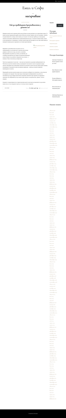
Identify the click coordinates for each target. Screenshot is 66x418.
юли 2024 (52, 149)
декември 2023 (53, 163)
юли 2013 (52, 364)
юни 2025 (52, 131)
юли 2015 (52, 317)
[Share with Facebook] (29, 88)
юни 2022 (52, 196)
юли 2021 (52, 216)
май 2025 (52, 133)
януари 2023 (52, 186)
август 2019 (52, 261)
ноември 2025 (53, 122)
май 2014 (52, 345)
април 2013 (52, 370)
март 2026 (52, 116)
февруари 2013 (53, 374)
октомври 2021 (53, 210)
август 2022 (52, 194)
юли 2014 (52, 341)
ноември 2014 (53, 333)
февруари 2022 (53, 202)
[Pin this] (36, 88)
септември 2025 (53, 127)
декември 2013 (53, 353)
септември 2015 (53, 313)
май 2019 (52, 268)
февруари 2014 (53, 351)
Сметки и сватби (54, 46)
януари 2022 (52, 204)
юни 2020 (52, 243)
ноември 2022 (53, 190)
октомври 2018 (53, 280)
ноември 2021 (53, 208)
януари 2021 (52, 229)
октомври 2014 (53, 335)
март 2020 (52, 249)
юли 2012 (52, 388)
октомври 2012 (53, 382)
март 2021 (52, 225)
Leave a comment (44, 88)
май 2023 (52, 178)
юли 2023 (52, 174)
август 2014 (52, 339)
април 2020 (52, 247)
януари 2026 (52, 120)
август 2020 (52, 239)
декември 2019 (53, 255)
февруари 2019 (53, 272)
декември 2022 (53, 188)
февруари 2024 (53, 159)
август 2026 (52, 110)
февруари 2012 (53, 398)
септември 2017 (53, 292)
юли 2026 (52, 112)
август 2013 (52, 362)
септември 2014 (53, 337)
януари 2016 (52, 304)
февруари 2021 (53, 227)
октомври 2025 (53, 124)
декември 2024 (53, 141)
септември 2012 (53, 384)
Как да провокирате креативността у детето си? (25, 26)
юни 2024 (52, 151)
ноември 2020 (53, 233)
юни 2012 (52, 390)
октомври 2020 (53, 235)
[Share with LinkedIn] (34, 88)
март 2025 (52, 137)
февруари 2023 (53, 184)
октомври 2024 (53, 143)
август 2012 (52, 386)
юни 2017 (52, 298)
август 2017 (52, 294)
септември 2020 (53, 237)
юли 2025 (52, 129)
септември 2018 (53, 282)
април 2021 (52, 223)
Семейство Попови (25, 22)
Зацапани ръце (53, 43)
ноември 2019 (53, 257)
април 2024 (52, 155)
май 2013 (51, 368)
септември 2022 (53, 192)
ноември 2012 (53, 380)
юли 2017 (52, 296)
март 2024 (52, 157)
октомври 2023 (53, 167)
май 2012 (51, 392)
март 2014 (52, 349)
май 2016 (52, 300)
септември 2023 (53, 169)
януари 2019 (52, 274)
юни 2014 (52, 343)
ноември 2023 (53, 165)
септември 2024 (53, 145)
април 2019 (52, 270)
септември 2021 (53, 212)
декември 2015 (53, 306)
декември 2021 (53, 206)
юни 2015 (52, 319)
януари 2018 (52, 286)
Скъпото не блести (54, 49)
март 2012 (52, 396)
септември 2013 (53, 360)
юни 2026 (52, 114)
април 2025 (52, 135)
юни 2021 (52, 219)
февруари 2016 (53, 302)
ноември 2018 (53, 278)
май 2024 (52, 153)
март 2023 (52, 182)
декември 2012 (53, 378)
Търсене (52, 22)
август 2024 (52, 147)
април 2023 (52, 180)
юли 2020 (52, 241)
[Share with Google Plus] (33, 88)
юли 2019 (52, 264)
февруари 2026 (53, 118)
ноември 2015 (53, 308)
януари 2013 (52, 376)
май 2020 (52, 245)
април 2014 (52, 347)
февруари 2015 (53, 327)
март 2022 (52, 200)
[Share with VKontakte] (37, 88)
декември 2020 (53, 231)
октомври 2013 (53, 357)
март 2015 (52, 325)
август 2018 (52, 284)
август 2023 (52, 172)
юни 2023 (52, 176)
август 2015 (52, 315)
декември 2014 (53, 331)
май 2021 (51, 221)
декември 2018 (53, 276)
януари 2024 (52, 161)
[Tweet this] (31, 88)
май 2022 (52, 198)
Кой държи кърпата (54, 40)
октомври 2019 (53, 259)
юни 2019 (52, 266)
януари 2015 (52, 329)
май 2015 (51, 321)
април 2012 (52, 394)
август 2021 (52, 214)
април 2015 (52, 323)
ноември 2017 (53, 288)
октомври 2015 (53, 310)
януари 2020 (52, 253)
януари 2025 (52, 139)
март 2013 (52, 372)
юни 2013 (52, 366)
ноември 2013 (53, 355)
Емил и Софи (33, 7)
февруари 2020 (53, 251)
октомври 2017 (53, 290)
